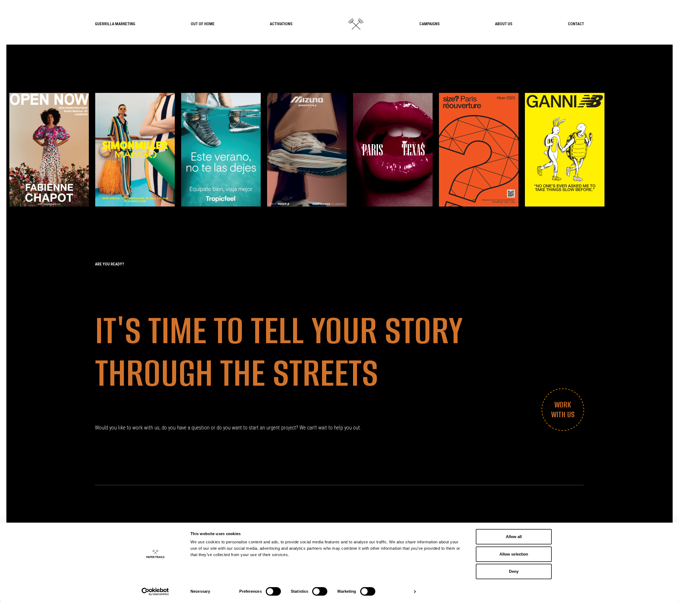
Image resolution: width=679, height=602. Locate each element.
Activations (281, 24)
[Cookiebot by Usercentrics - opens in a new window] (155, 592)
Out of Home (203, 24)
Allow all (514, 536)
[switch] (273, 591)
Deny (514, 571)
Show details (397, 591)
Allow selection (513, 554)
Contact (576, 24)
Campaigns (429, 24)
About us (503, 24)
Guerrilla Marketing (115, 24)
